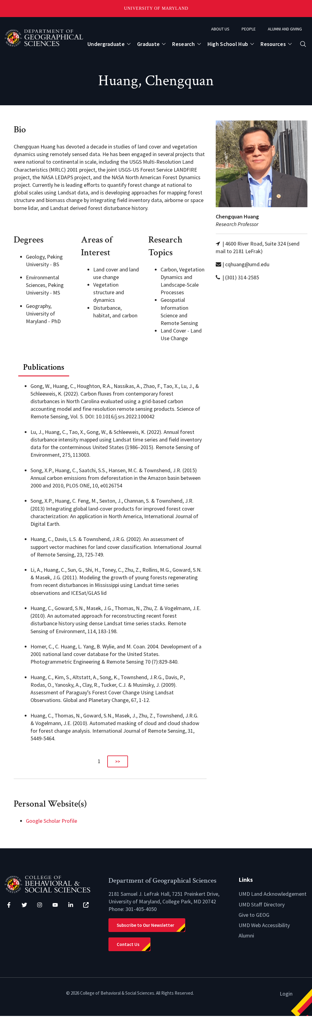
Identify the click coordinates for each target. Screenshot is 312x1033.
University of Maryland (156, 8)
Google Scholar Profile (51, 820)
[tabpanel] (110, 572)
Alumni (246, 935)
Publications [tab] (43, 367)
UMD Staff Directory (262, 904)
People (249, 29)
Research (183, 43)
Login (286, 993)
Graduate (148, 43)
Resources (273, 43)
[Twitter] (24, 905)
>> (117, 761)
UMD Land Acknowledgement (273, 893)
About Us (220, 29)
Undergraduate (106, 43)
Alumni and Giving (285, 29)
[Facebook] (9, 905)
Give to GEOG (254, 914)
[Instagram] (39, 905)
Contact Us (128, 944)
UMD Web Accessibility (264, 925)
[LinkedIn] (70, 905)
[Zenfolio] (86, 905)
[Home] (52, 883)
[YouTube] (55, 905)
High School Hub (227, 43)
